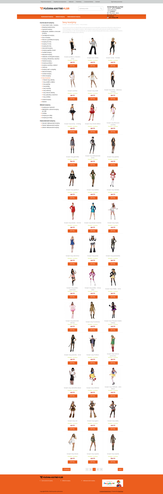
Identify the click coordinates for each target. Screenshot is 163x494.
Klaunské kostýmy (47, 54)
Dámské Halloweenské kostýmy (51, 123)
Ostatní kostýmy (46, 99)
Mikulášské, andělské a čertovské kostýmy (51, 32)
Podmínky (79, 1)
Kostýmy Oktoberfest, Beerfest (50, 59)
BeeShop (120, 491)
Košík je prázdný (117, 1)
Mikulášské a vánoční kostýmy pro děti (50, 110)
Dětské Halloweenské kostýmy (50, 127)
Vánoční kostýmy (46, 71)
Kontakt (98, 1)
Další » (120, 469)
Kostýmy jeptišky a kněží (49, 50)
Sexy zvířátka (46, 97)
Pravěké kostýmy (47, 52)
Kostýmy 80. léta (46, 46)
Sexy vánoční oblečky (49, 92)
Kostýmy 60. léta (46, 42)
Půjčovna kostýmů (46, 1)
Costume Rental (88, 1)
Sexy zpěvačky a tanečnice (50, 95)
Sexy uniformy (47, 90)
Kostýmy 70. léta (46, 44)
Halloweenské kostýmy (73, 16)
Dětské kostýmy (60, 16)
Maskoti (44, 101)
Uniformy (44, 67)
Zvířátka (44, 113)
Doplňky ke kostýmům (60, 1)
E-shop (64, 24)
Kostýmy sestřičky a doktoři (49, 65)
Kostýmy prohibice (47, 63)
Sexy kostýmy (46, 78)
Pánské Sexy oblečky (49, 80)
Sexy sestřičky (47, 88)
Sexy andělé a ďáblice (49, 82)
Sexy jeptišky (46, 84)
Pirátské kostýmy (47, 61)
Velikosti (71, 1)
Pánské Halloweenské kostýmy (50, 125)
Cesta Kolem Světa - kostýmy (50, 25)
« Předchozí (66, 469)
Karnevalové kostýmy (47, 16)
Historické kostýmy (47, 48)
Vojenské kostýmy (47, 29)
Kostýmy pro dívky (47, 115)
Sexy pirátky (46, 86)
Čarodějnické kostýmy (48, 35)
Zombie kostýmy (46, 73)
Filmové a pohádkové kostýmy (50, 39)
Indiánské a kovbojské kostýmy (50, 56)
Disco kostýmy (46, 37)
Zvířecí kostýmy (46, 76)
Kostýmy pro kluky (47, 117)
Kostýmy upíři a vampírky (49, 69)
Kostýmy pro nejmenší (48, 107)
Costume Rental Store (105, 491)
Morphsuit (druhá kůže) (48, 27)
